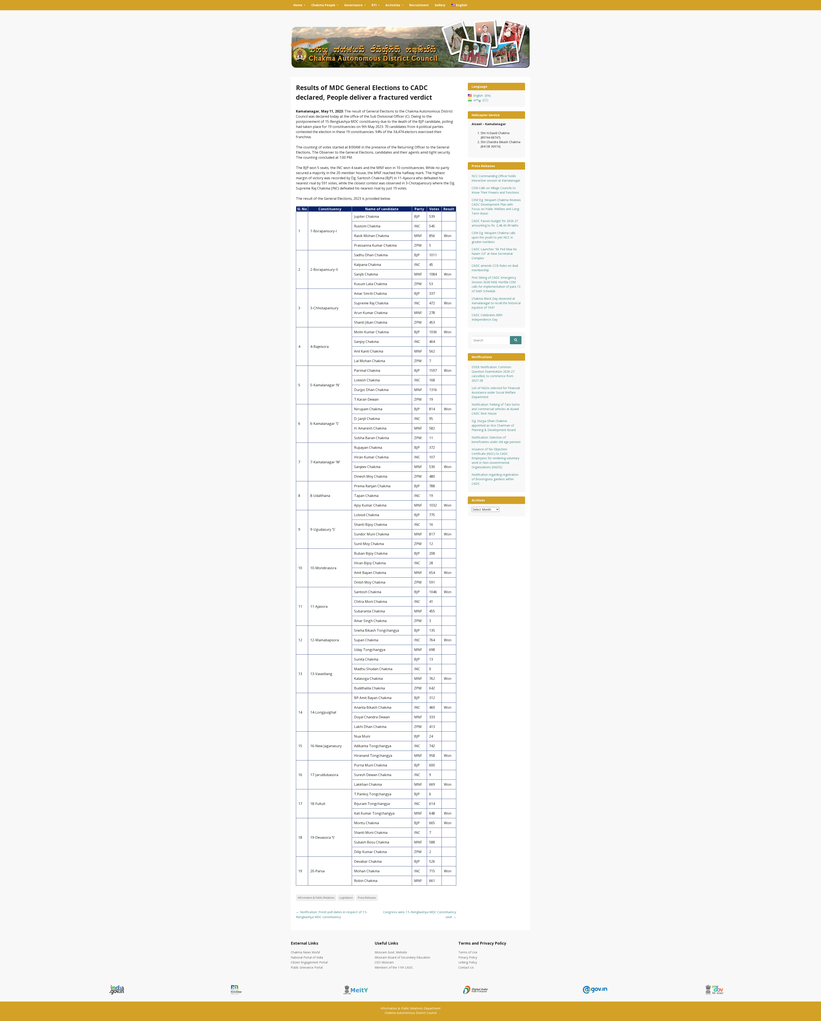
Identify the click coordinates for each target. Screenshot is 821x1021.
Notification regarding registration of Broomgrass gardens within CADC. (495, 479)
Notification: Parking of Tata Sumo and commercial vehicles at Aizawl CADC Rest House (496, 408)
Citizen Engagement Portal (309, 962)
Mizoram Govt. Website (391, 952)
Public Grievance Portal (307, 967)
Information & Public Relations (316, 897)
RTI (374, 5)
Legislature (346, 897)
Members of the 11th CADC (394, 967)
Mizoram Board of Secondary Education (402, 957)
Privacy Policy (467, 957)
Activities (392, 5)
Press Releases (367, 897)
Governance (353, 5)
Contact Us (466, 967)
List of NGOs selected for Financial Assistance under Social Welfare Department (496, 392)
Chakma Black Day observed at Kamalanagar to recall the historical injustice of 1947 (496, 303)
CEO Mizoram (384, 962)
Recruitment (419, 5)
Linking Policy (467, 962)
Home (297, 5)
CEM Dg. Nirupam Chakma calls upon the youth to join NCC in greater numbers (493, 237)
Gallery (440, 5)
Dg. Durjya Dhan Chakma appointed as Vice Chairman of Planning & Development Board (494, 425)
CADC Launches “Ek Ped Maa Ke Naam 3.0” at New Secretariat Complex (494, 253)
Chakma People (323, 5)
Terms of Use (467, 952)
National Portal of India (307, 957)
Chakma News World (305, 952)
